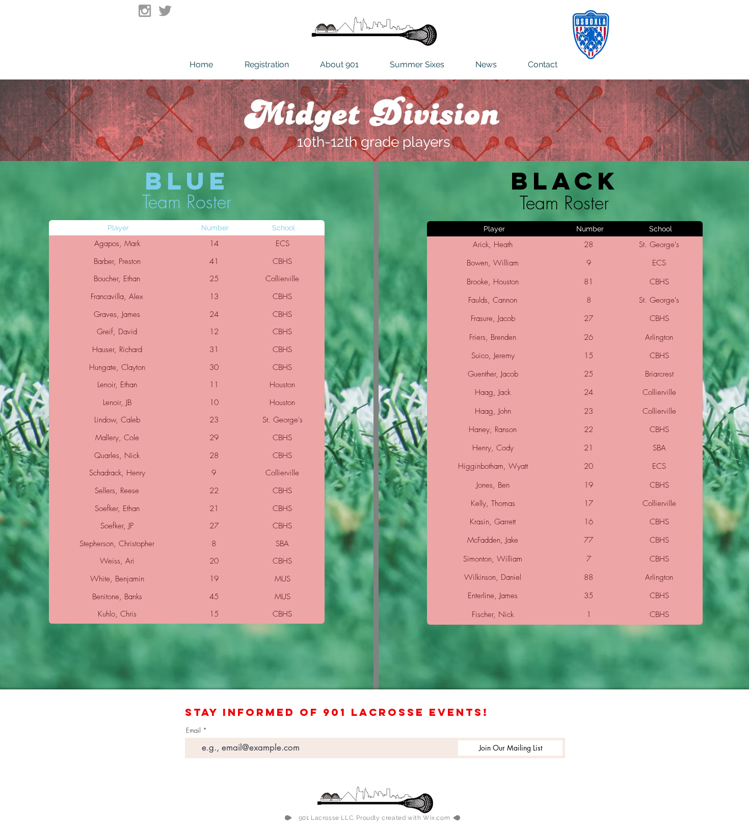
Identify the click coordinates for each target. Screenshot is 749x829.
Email (193, 730)
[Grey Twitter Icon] (165, 10)
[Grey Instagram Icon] (144, 10)
